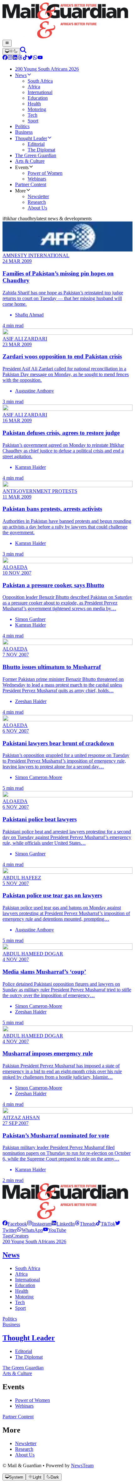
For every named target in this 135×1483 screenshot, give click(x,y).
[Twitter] (30, 58)
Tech (20, 1302)
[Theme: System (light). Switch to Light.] (11, 51)
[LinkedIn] (15, 58)
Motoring (24, 1296)
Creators (20, 1235)
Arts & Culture (17, 1373)
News (11, 1255)
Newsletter (25, 1443)
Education (25, 1285)
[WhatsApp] (35, 58)
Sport (20, 1308)
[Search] (23, 51)
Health (21, 1291)
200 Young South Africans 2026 (34, 1241)
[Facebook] (5, 58)
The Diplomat (29, 1357)
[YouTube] (40, 58)
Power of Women (32, 1400)
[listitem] (15, 1223)
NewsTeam (82, 1465)
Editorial (23, 1351)
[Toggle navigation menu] (7, 43)
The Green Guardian (23, 1367)
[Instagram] (10, 58)
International (27, 1279)
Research (24, 1449)
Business (11, 1324)
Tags (7, 1235)
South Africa (27, 1268)
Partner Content (18, 1416)
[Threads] (20, 58)
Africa (21, 1274)
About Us (25, 1454)
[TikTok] (25, 58)
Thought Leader (29, 1338)
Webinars (24, 1406)
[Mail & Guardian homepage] (67, 21)
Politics (10, 1318)
